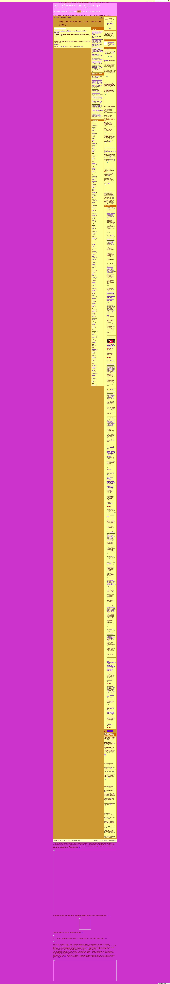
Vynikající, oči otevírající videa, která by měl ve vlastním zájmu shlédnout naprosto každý (97, 87)
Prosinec (94, 133)
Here (113, 203)
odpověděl (111, 361)
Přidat (102, 17)
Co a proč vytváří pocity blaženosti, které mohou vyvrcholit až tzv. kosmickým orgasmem (111, 537)
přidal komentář (112, 208)
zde (110, 15)
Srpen (93, 123)
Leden (93, 130)
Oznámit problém (103, 840)
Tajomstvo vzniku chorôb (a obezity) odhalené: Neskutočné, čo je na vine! (97, 96)
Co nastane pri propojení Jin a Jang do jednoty (97, 61)
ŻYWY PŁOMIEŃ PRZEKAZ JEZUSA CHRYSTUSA (111, 345)
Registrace (148, 0)
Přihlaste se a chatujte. (162, 983)
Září (93, 136)
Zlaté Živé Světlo (61, 46)
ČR (114, 159)
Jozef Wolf (112, 336)
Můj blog (70, 17)
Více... (110, 730)
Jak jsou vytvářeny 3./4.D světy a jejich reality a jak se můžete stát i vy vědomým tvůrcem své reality (111, 691)
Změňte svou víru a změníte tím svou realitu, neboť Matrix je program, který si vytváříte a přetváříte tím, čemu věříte (97, 57)
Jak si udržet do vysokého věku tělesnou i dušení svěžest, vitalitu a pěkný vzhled (97, 32)
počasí (111, 159)
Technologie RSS (55, 48)
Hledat (168, 0)
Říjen (93, 135)
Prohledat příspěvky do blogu (67, 28)
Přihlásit (152, 0)
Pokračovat (56, 44)
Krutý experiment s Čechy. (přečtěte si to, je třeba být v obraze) (97, 92)
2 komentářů (80, 46)
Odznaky (96, 840)
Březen (93, 127)
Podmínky (106, 60)
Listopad (93, 145)
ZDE (110, 2)
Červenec (94, 125)
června (93, 202)
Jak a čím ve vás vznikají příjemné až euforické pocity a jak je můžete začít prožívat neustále (97, 40)
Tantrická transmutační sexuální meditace (111, 513)
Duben (93, 168)
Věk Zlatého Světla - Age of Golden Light (77, 5)
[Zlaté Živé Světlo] (56, 23)
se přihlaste (111, 24)
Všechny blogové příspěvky (60, 17)
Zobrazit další (109, 466)
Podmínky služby (112, 840)
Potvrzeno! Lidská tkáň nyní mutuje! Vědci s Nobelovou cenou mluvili (97, 100)
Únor (93, 128)
